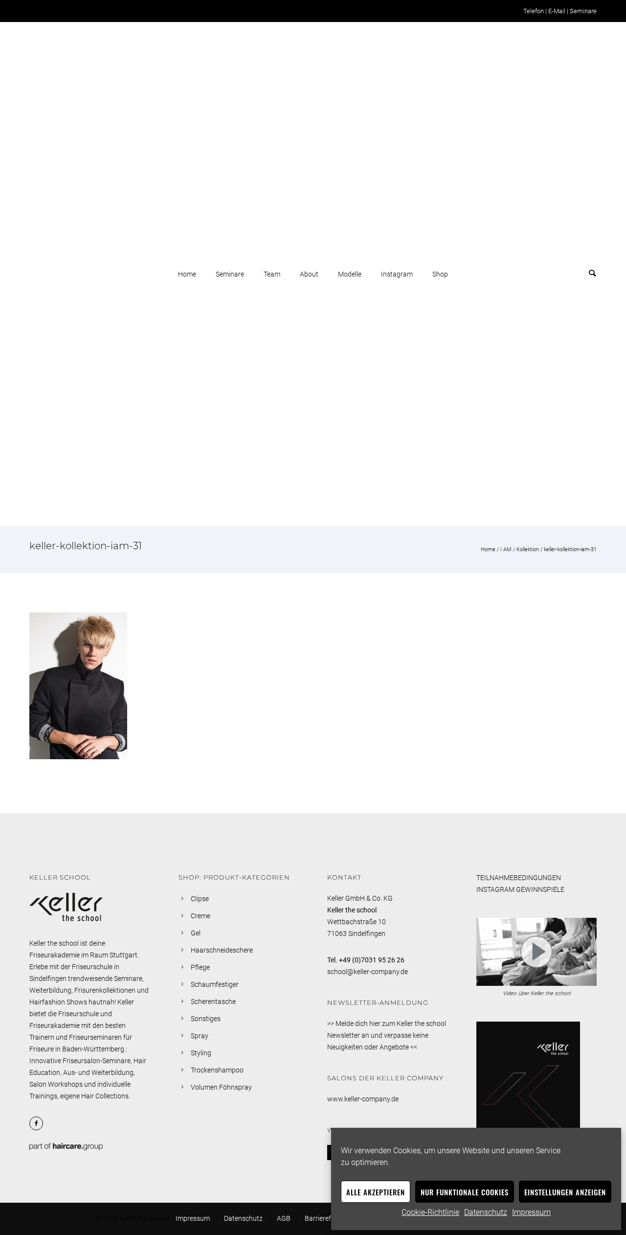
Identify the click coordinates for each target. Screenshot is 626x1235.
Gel (196, 933)
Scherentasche (213, 1001)
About (309, 274)
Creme (200, 916)
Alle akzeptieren (375, 1192)
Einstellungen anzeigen (565, 1192)
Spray (199, 1036)
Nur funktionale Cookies (465, 1192)
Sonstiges (206, 1019)
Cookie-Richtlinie (430, 1212)
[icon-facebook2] (38, 1123)
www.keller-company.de (363, 1099)
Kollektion (527, 549)
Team (272, 274)
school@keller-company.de (367, 972)
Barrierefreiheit (327, 1218)
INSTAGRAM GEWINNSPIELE (520, 889)
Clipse (200, 899)
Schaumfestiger (215, 984)
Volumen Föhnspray (221, 1087)
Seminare (583, 11)
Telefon (533, 11)
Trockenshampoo (217, 1070)
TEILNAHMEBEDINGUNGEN (518, 878)
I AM (506, 549)
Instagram (397, 274)
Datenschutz (485, 1212)
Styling (201, 1053)
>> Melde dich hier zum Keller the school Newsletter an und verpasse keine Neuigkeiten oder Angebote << (386, 1035)
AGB (284, 1218)
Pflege (200, 967)
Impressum (531, 1212)
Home (187, 274)
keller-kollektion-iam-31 (570, 549)
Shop (440, 274)
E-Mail (556, 11)
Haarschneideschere (222, 950)
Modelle (349, 274)
